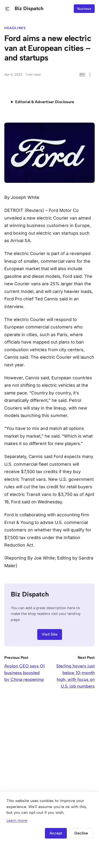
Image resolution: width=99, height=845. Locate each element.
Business (84, 9)
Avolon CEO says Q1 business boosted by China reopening (24, 672)
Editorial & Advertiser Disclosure (44, 102)
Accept (56, 833)
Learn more (16, 820)
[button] (7, 8)
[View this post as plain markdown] (82, 75)
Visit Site (49, 634)
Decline (81, 833)
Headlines (15, 28)
